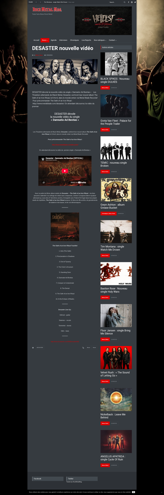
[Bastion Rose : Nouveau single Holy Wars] (116, 273)
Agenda (53, 40)
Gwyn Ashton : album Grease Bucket (113, 206)
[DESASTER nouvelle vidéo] (65, 71)
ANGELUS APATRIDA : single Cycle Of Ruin (113, 458)
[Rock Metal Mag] (47, 10)
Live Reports (86, 40)
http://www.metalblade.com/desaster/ (65, 145)
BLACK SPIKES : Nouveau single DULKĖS (56, 2)
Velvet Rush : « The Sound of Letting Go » (115, 374)
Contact (112, 40)
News (44, 40)
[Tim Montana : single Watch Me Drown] (116, 231)
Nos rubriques (99, 40)
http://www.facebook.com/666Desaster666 (65, 341)
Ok (133, 492)
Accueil (36, 40)
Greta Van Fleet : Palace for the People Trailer (116, 122)
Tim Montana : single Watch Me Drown (112, 248)
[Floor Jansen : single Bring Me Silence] (116, 315)
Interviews (63, 40)
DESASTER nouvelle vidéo (62, 48)
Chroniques (74, 40)
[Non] (162, 492)
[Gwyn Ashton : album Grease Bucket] (116, 189)
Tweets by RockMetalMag (74, 482)
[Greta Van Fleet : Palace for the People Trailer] (116, 105)
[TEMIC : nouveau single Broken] (116, 147)
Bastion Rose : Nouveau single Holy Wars (114, 290)
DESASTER (40, 347)
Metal (37, 55)
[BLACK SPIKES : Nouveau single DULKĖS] (116, 63)
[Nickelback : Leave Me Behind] (116, 399)
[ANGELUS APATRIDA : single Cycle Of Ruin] (116, 441)
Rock (106, 129)
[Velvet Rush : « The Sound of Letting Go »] (116, 357)
